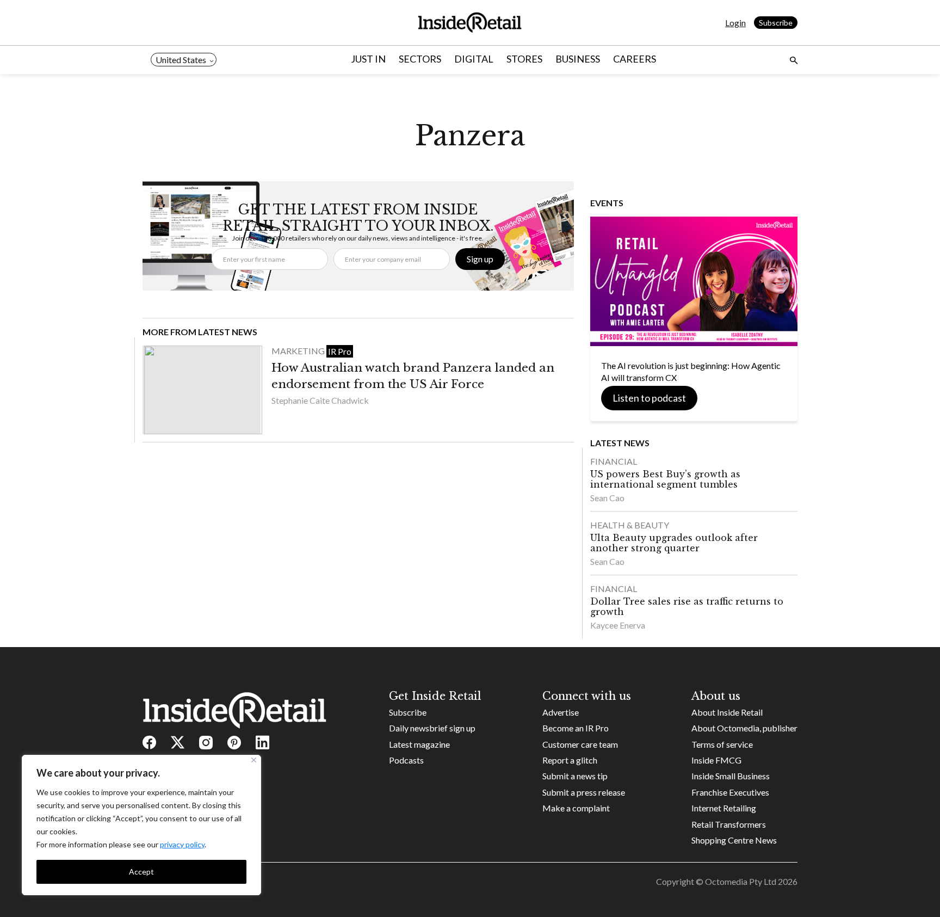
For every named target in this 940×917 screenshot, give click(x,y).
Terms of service (722, 744)
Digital (473, 59)
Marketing (298, 351)
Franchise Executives (730, 792)
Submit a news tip (575, 776)
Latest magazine (419, 744)
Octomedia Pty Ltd (740, 881)
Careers (634, 59)
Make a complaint (576, 808)
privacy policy (182, 844)
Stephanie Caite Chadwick (320, 400)
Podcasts (406, 760)
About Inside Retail (727, 712)
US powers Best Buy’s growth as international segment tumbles (665, 479)
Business (577, 59)
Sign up (480, 259)
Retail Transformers (728, 824)
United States (181, 59)
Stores (524, 59)
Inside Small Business (730, 776)
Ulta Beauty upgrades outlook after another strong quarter (674, 542)
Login (735, 22)
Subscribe (776, 22)
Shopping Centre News (734, 840)
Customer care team (580, 744)
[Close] (253, 760)
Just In (368, 59)
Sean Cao (607, 498)
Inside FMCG (716, 760)
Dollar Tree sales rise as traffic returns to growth (686, 606)
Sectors (420, 59)
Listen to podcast (649, 398)
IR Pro (339, 351)
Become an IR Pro (575, 728)
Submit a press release (583, 792)
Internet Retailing (723, 808)
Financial (613, 461)
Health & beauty (629, 525)
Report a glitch (569, 760)
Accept (141, 871)
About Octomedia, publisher (744, 728)
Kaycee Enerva (617, 625)
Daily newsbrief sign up (432, 728)
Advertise (560, 712)
